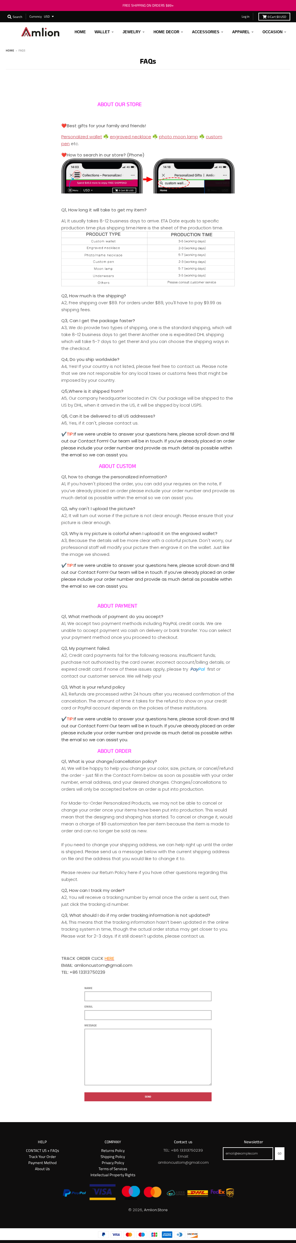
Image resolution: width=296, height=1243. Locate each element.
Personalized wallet (81, 137)
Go (280, 1153)
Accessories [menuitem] (205, 32)
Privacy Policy (113, 1162)
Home (10, 50)
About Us (42, 1169)
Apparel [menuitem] (241, 32)
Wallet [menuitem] (102, 32)
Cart (277, 16)
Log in (245, 16)
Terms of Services (113, 1169)
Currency (35, 16)
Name (88, 988)
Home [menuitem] (80, 32)
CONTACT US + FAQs (42, 1150)
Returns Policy (113, 1150)
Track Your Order (42, 1156)
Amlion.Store (156, 1210)
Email (88, 1006)
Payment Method (42, 1162)
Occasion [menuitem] (272, 32)
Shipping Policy (113, 1156)
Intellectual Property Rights (112, 1175)
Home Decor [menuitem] (166, 32)
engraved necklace (130, 137)
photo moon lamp (178, 137)
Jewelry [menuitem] (132, 32)
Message (90, 1025)
